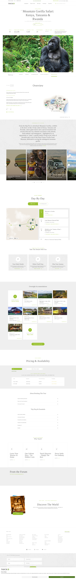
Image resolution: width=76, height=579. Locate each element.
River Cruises (20, 541)
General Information (60, 536)
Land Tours (20, 540)
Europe (7, 540)
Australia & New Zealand (9, 538)
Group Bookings (60, 537)
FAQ (58, 535)
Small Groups (20, 542)
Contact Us (59, 534)
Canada (7, 539)
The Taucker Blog (34, 539)
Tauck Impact (33, 537)
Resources (50, 3)
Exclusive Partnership (21, 537)
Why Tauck (39, 3)
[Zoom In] (8, 237)
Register (46, 536)
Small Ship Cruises (21, 543)
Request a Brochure (60, 540)
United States (8, 543)
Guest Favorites (21, 539)
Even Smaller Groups (21, 536)
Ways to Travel (32, 3)
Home (7, 531)
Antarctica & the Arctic (8, 536)
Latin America (8, 542)
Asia (6, 537)
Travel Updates (60, 542)
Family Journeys (21, 538)
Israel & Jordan (8, 541)
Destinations (26, 3)
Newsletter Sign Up (60, 538)
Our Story (33, 536)
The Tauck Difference (34, 538)
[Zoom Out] (8, 238)
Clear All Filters (14, 371)
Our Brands (44, 3)
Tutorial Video (46, 537)
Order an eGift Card (60, 539)
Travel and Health (60, 541)
